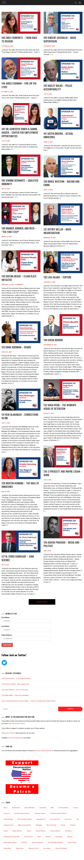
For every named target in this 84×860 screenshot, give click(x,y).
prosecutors (28, 837)
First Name (5, 617)
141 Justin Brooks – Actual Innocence (58, 135)
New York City (51, 825)
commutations (63, 808)
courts (75, 808)
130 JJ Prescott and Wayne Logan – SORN (63, 473)
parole (63, 825)
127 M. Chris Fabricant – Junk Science (18, 558)
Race (39, 837)
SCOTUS (24, 842)
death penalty (8, 819)
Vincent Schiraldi (61, 848)
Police (6, 831)
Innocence (68, 819)
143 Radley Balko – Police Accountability (58, 87)
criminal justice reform (58, 813)
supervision (20, 848)
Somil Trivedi (72, 842)
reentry (69, 837)
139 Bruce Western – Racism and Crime (61, 183)
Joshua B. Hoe (8, 825)
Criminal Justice (40, 813)
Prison (29, 831)
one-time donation (15, 738)
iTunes (38, 751)
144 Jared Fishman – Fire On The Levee (19, 85)
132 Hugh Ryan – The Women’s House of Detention (60, 407)
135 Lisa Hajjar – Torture (57, 277)
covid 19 (6, 813)
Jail (77, 819)
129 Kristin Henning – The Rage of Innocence (20, 485)
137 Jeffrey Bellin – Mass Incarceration (57, 231)
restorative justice (10, 842)
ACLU (5, 808)
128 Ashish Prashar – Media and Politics (61, 544)
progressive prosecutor (12, 837)
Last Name (5, 626)
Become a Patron (9, 733)
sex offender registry (55, 842)
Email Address (7, 635)
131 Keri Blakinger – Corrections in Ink (20, 416)
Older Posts (42, 602)
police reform (17, 831)
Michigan (39, 825)
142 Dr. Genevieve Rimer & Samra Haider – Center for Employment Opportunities (20, 132)
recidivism (59, 837)
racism (48, 837)
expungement (41, 819)
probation (68, 831)
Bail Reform (16, 808)
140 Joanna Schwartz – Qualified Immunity (20, 182)
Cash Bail (42, 808)
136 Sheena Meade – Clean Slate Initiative (19, 278)
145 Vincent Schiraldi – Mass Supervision (60, 39)
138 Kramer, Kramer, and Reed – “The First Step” (19, 230)
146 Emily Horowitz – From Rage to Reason (19, 39)
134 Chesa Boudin (53, 340)
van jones (47, 848)
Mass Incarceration (24, 825)
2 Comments (19, 284)
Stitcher (48, 751)
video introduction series (16, 723)
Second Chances (37, 842)
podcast (72, 825)
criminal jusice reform (22, 813)
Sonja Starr (7, 848)
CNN (52, 808)
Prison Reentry (41, 831)
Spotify (43, 751)
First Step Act (55, 819)
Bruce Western (30, 808)
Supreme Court (33, 848)
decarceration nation (25, 819)
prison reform (55, 831)
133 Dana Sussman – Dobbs (16, 347)
